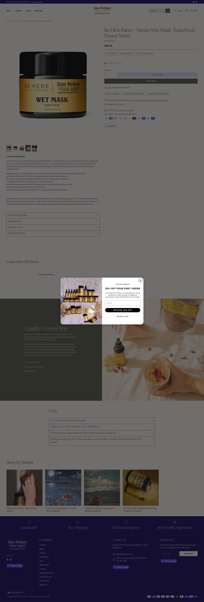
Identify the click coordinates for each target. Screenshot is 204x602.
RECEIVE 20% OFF (122, 310)
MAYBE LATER (122, 316)
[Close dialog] (140, 280)
